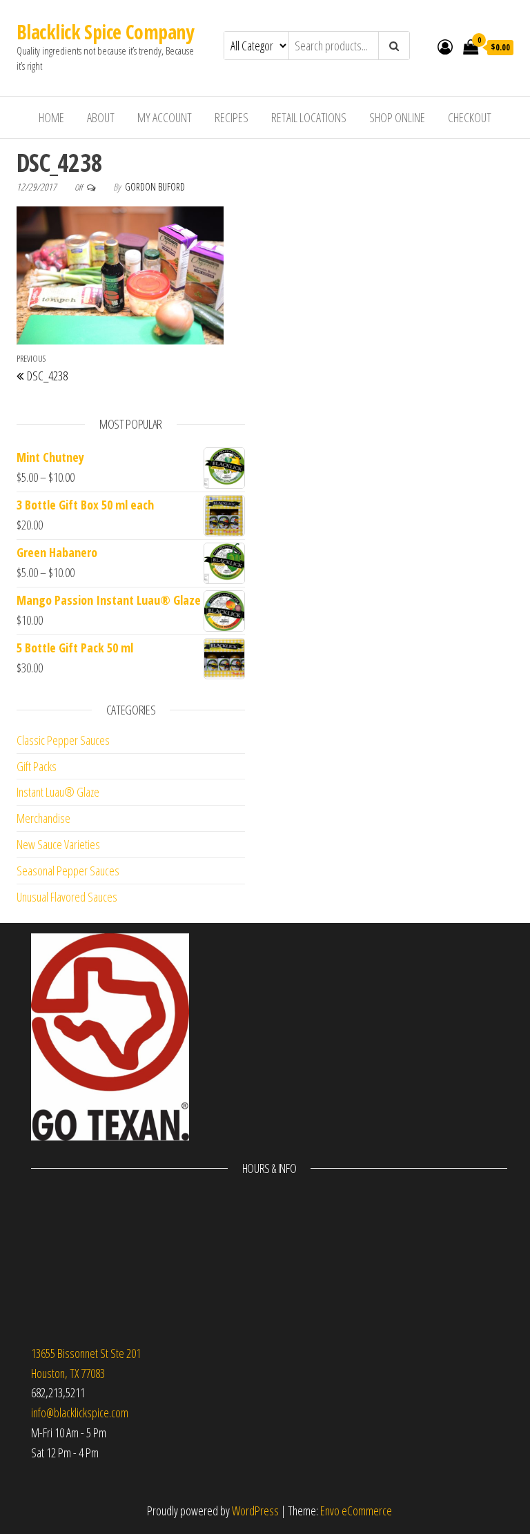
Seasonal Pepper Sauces (68, 870)
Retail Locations (308, 117)
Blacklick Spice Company (105, 32)
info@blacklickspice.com (79, 1412)
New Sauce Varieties (58, 844)
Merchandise (43, 818)
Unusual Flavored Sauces (67, 897)
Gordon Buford (155, 186)
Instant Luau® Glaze (58, 792)
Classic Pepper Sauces (63, 740)
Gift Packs (37, 766)
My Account (164, 117)
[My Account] (445, 46)
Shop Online (397, 117)
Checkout (469, 117)
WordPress (255, 1510)
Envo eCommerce (356, 1510)
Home (51, 117)
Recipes (231, 117)
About (101, 117)
